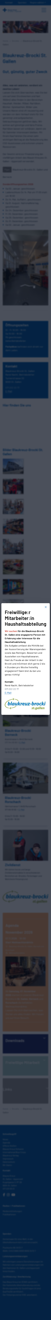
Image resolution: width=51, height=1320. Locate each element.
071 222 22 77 (12, 688)
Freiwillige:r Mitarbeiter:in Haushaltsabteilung (25, 617)
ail (10, 692)
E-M (7, 692)
